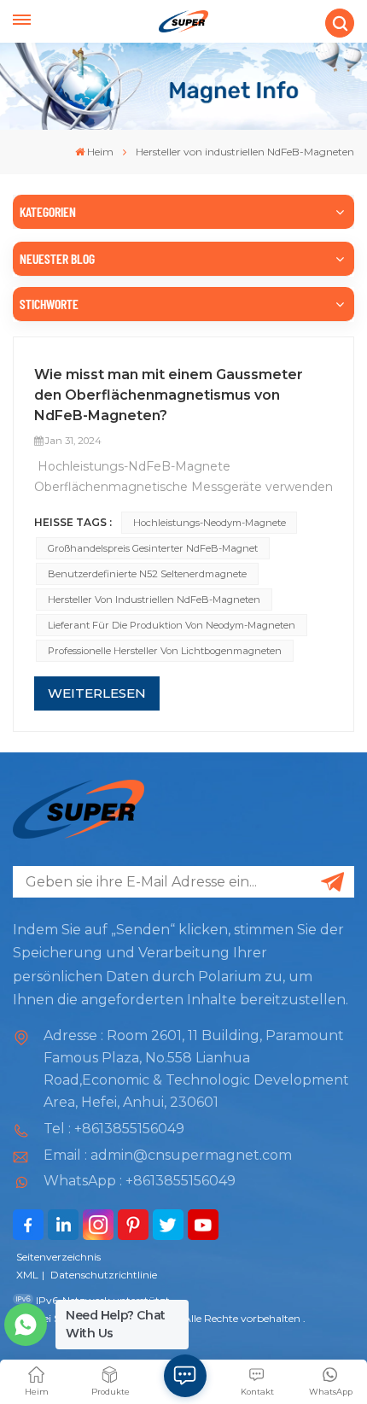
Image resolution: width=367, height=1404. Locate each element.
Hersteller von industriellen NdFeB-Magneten (154, 599)
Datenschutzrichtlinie (103, 1274)
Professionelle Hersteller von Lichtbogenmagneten (165, 651)
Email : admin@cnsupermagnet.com (168, 1155)
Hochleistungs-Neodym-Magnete (209, 523)
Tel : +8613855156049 (114, 1128)
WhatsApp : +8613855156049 (140, 1181)
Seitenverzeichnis (58, 1256)
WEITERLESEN (97, 693)
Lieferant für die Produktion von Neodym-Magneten (171, 625)
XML (27, 1274)
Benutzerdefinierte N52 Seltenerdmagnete (147, 574)
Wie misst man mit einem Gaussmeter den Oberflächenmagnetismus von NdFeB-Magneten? (168, 395)
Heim (100, 151)
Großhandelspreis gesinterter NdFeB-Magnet (153, 548)
